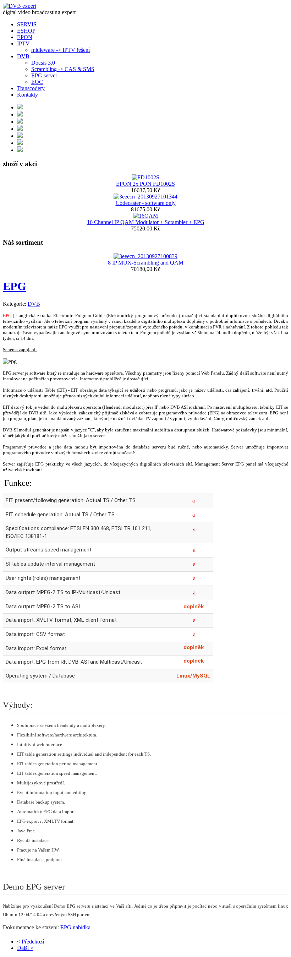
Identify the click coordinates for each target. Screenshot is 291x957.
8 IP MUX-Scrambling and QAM (145, 263)
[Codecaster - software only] (145, 197)
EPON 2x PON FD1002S (145, 184)
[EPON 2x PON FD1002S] (145, 177)
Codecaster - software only (146, 203)
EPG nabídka (75, 927)
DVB (34, 304)
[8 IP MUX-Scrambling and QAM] (145, 256)
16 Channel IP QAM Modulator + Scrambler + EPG (145, 222)
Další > (25, 948)
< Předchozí (30, 942)
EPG (14, 286)
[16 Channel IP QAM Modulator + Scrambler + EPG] (145, 216)
